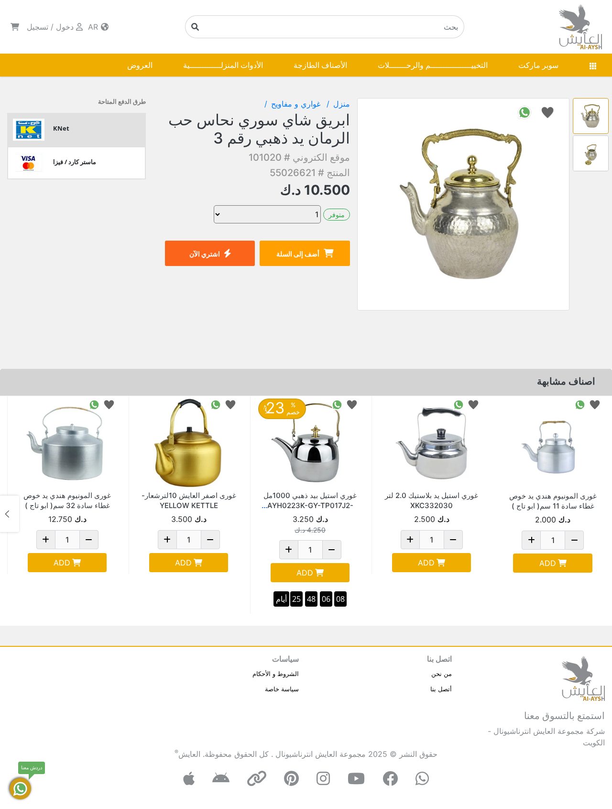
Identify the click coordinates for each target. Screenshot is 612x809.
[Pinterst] (291, 778)
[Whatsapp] (422, 778)
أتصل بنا (441, 689)
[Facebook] (390, 778)
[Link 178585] (67, 443)
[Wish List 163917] (473, 404)
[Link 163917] (431, 443)
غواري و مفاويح (297, 104)
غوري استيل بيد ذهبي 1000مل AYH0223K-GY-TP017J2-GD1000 (310, 505)
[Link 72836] (189, 443)
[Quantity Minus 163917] (453, 539)
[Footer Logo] (583, 677)
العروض (140, 65)
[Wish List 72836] (230, 404)
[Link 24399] (552, 443)
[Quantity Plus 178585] (45, 539)
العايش (189, 754)
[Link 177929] (310, 443)
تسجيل (37, 27)
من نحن (441, 673)
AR (94, 27)
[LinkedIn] (256, 778)
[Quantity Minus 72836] (210, 539)
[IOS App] (189, 778)
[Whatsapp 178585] (94, 404)
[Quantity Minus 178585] (88, 539)
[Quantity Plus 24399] (531, 540)
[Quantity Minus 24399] (574, 540)
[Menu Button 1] (593, 65)
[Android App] (221, 778)
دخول (65, 27)
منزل (341, 104)
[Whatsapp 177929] (337, 404)
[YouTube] (356, 778)
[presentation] (602, 514)
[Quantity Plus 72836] (167, 539)
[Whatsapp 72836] (215, 404)
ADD (547, 563)
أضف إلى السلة (297, 254)
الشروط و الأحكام (275, 673)
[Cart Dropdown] (15, 27)
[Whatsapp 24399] (580, 404)
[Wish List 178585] (109, 404)
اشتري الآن (204, 254)
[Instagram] (323, 778)
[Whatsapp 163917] (458, 404)
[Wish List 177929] (352, 404)
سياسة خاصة (282, 689)
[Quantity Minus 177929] (331, 549)
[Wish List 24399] (595, 404)
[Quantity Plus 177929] (288, 549)
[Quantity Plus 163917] (410, 539)
